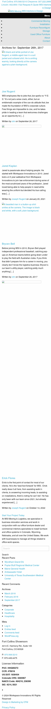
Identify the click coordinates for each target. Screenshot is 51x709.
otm (13, 121)
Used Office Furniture (40, 34)
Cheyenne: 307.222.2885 (39, 1)
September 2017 (12, 600)
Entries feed (10, 629)
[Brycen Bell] (21, 222)
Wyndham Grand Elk (14, 561)
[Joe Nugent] (21, 69)
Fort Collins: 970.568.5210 (14, 1)
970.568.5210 (10, 654)
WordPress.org (11, 635)
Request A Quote (31, 4)
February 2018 (11, 596)
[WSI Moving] (14, 10)
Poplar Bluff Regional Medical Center (22, 565)
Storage (46, 30)
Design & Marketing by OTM (15, 702)
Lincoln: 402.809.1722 (11, 4)
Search (5, 555)
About (47, 37)
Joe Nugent (8, 91)
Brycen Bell (8, 243)
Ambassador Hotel (13, 571)
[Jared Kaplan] (21, 144)
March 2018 (10, 593)
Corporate (9, 609)
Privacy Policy (8, 707)
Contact (46, 40)
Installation (45, 24)
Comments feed (12, 632)
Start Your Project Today (13, 515)
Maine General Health (15, 568)
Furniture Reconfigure (40, 27)
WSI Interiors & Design (45, 6)
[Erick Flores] (21, 378)
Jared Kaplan (9, 165)
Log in (7, 625)
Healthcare (10, 612)
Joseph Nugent (19, 198)
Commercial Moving (40, 20)
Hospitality (9, 616)
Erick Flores (8, 478)
